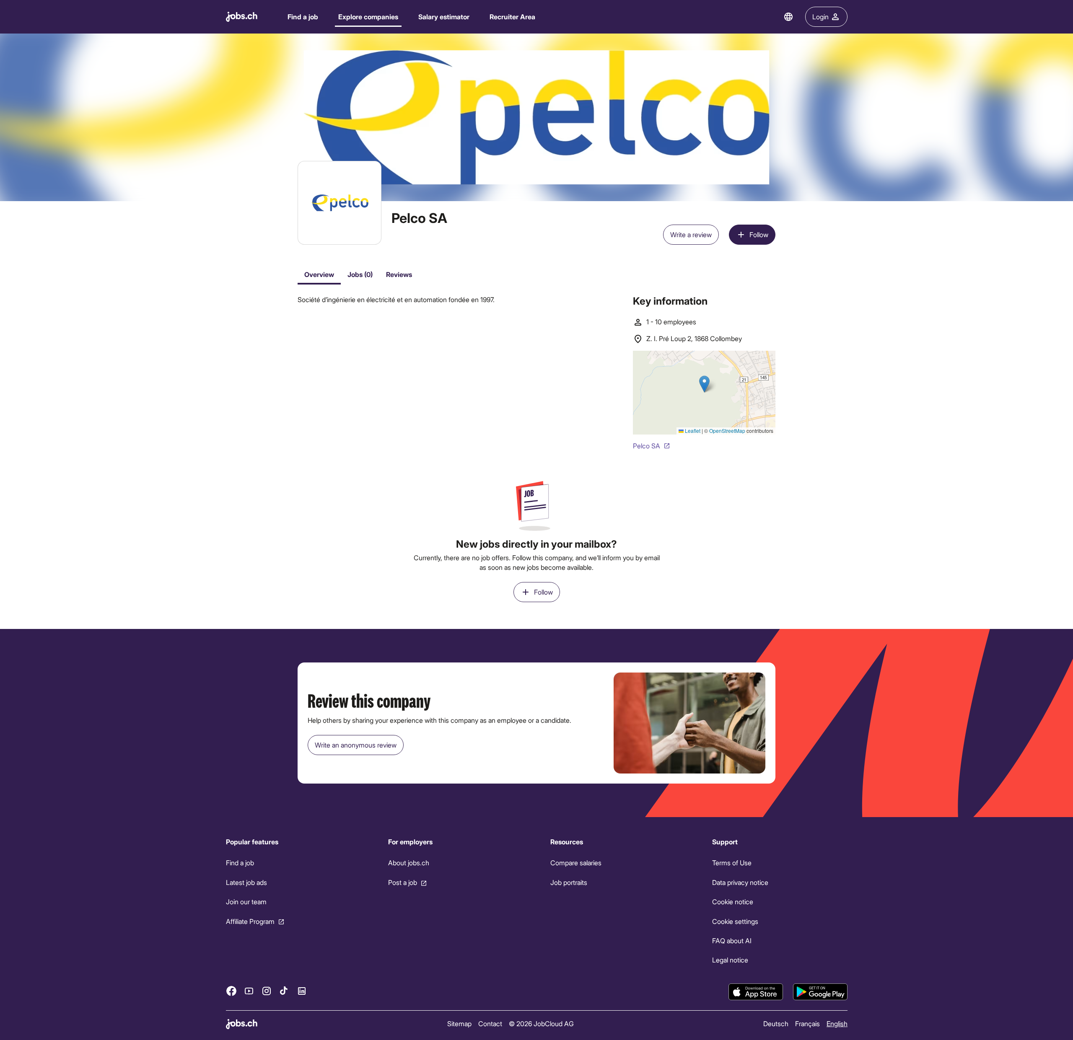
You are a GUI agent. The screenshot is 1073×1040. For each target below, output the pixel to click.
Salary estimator (443, 17)
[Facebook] (231, 991)
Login (820, 17)
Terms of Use (732, 863)
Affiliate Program (250, 921)
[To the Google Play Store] (820, 991)
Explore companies (368, 17)
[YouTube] (249, 991)
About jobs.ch (408, 863)
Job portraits (568, 882)
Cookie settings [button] (735, 921)
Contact (490, 1023)
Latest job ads (246, 882)
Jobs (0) (360, 274)
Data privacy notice (740, 882)
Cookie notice (732, 901)
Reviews (399, 274)
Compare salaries (575, 863)
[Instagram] (266, 991)
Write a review (691, 234)
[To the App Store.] (755, 991)
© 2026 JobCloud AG (540, 1023)
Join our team (246, 901)
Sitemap (459, 1023)
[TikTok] (284, 991)
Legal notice (730, 960)
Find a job (303, 17)
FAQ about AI (732, 940)
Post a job (402, 882)
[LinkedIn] (301, 991)
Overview (319, 274)
